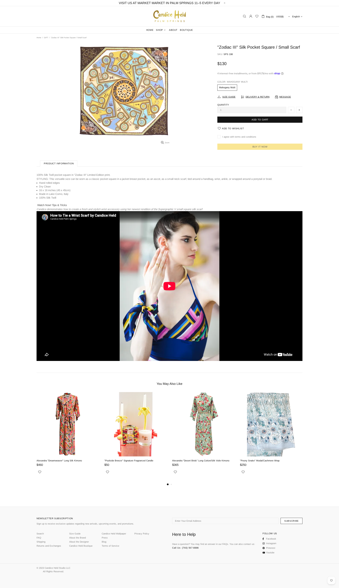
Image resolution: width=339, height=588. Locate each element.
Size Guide (75, 533)
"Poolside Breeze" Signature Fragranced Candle (128, 460)
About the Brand (77, 537)
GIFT (46, 38)
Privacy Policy (141, 533)
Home (39, 38)
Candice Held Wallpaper (114, 533)
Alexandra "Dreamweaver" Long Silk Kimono (59, 460)
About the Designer (79, 541)
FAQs (225, 544)
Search (40, 533)
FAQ (39, 537)
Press (105, 537)
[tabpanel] (68, 437)
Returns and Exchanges (49, 545)
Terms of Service (110, 545)
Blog (104, 541)
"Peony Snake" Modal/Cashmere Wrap (259, 460)
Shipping (41, 541)
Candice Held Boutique (81, 545)
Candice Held (169, 16)
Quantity (223, 104)
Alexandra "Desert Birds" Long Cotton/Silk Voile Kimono (200, 460)
